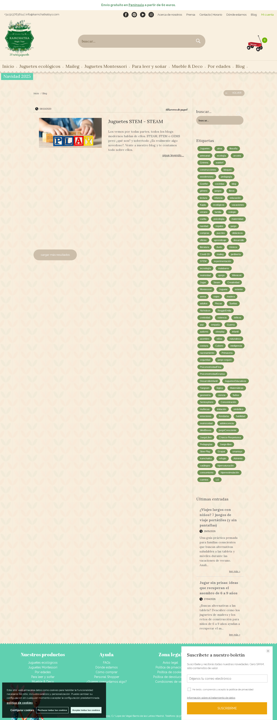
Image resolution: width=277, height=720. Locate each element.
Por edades (43, 672)
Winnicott (237, 275)
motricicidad (206, 423)
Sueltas (233, 303)
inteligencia (236, 345)
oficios (203, 240)
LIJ (217, 479)
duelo (219, 247)
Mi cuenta (267, 14)
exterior (239, 289)
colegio (232, 212)
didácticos (237, 233)
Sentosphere (206, 402)
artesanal (205, 155)
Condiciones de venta (170, 681)
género (203, 190)
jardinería (236, 254)
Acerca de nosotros (170, 14)
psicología (219, 219)
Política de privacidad (170, 667)
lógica (220, 388)
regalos (219, 226)
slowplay (220, 331)
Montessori (206, 289)
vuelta (203, 219)
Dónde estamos (236, 14)
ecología (221, 155)
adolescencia (227, 423)
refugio (222, 458)
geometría (205, 395)
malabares (223, 268)
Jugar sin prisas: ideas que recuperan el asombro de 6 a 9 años (219, 587)
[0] (255, 42)
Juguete (223, 289)
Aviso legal (170, 662)
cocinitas (219, 183)
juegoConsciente (227, 430)
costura (204, 345)
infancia (218, 198)
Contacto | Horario (211, 14)
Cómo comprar (107, 672)
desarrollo (239, 240)
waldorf (219, 162)
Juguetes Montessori (105, 66)
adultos (204, 303)
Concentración (228, 402)
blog (234, 183)
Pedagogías (206, 444)
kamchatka (206, 458)
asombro (204, 338)
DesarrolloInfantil (208, 381)
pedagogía (226, 176)
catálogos (205, 465)
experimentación (222, 261)
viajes (216, 296)
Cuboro (219, 345)
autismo (204, 331)
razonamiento (207, 353)
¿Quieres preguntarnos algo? (106, 681)
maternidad (237, 219)
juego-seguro (225, 359)
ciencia (221, 395)
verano (203, 212)
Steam (216, 282)
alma (219, 148)
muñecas (205, 409)
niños (219, 338)
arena (203, 296)
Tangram (204, 388)
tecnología (205, 268)
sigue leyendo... (173, 155)
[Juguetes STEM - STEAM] (70, 133)
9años (236, 395)
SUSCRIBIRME (227, 708)
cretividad (205, 317)
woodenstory (207, 176)
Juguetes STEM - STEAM (135, 121)
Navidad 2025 (17, 76)
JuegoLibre (206, 437)
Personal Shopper (106, 677)
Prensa (190, 14)
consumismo (206, 472)
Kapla (203, 205)
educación (235, 198)
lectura (203, 198)
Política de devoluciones (170, 677)
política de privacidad (241, 689)
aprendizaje (220, 240)
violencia (222, 317)
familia (218, 212)
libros (232, 190)
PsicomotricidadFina (210, 367)
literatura (204, 247)
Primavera (227, 353)
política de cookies (20, 702)
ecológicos (218, 205)
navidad (204, 226)
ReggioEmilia (224, 310)
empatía (215, 324)
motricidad (205, 275)
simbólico (238, 409)
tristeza (233, 247)
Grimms (204, 162)
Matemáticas (236, 388)
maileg (220, 254)
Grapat (221, 451)
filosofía (233, 148)
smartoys (237, 451)
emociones (205, 416)
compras (204, 233)
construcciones (208, 169)
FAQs (106, 662)
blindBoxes (205, 430)
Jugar (203, 282)
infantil (235, 331)
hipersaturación (225, 465)
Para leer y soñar (43, 677)
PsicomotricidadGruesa (212, 374)
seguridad (205, 359)
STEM (203, 261)
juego (233, 226)
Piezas (218, 303)
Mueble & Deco (43, 681)
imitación (221, 409)
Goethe (204, 183)
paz (202, 324)
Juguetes (205, 148)
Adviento (238, 458)
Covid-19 (204, 254)
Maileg (72, 66)
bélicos (237, 317)
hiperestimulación (230, 472)
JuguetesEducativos (235, 381)
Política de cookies (170, 672)
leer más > (234, 571)
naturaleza (235, 338)
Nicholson (205, 310)
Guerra (231, 324)
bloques (228, 169)
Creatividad (233, 282)
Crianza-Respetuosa (230, 437)
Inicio (8, 66)
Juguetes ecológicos (43, 662)
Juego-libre (226, 444)
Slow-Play (205, 451)
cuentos (204, 479)
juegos (218, 190)
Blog (254, 14)
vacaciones (238, 205)
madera (231, 296)
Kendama (224, 416)
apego (221, 275)
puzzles (221, 233)
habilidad (240, 416)
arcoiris (237, 155)
